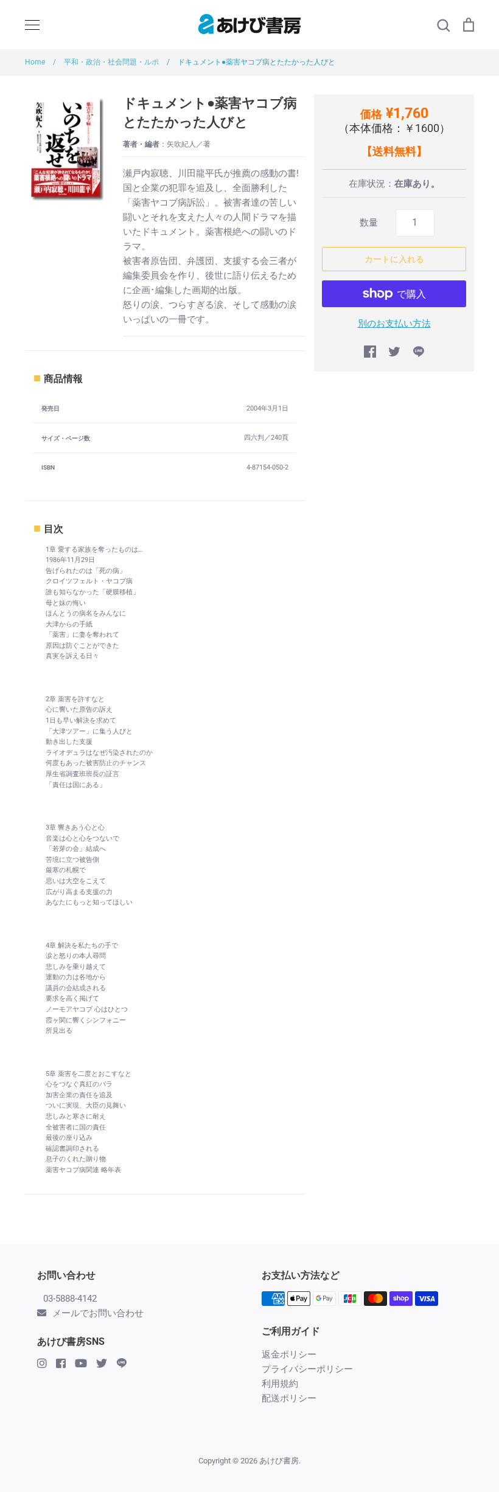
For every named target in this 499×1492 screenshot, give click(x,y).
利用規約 (280, 1383)
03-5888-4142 (70, 1298)
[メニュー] (32, 25)
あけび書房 (279, 1460)
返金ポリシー (289, 1354)
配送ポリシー (289, 1398)
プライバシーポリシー (307, 1369)
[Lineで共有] (419, 351)
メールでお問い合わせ (98, 1313)
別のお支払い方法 (394, 323)
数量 (369, 222)
